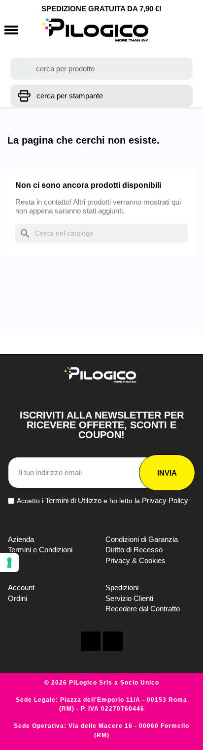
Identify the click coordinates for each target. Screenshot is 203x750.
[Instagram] (113, 641)
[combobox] (102, 69)
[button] (11, 30)
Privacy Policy (165, 500)
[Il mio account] (166, 30)
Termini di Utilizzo (73, 500)
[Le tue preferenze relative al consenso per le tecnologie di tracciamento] (9, 562)
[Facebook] (91, 641)
